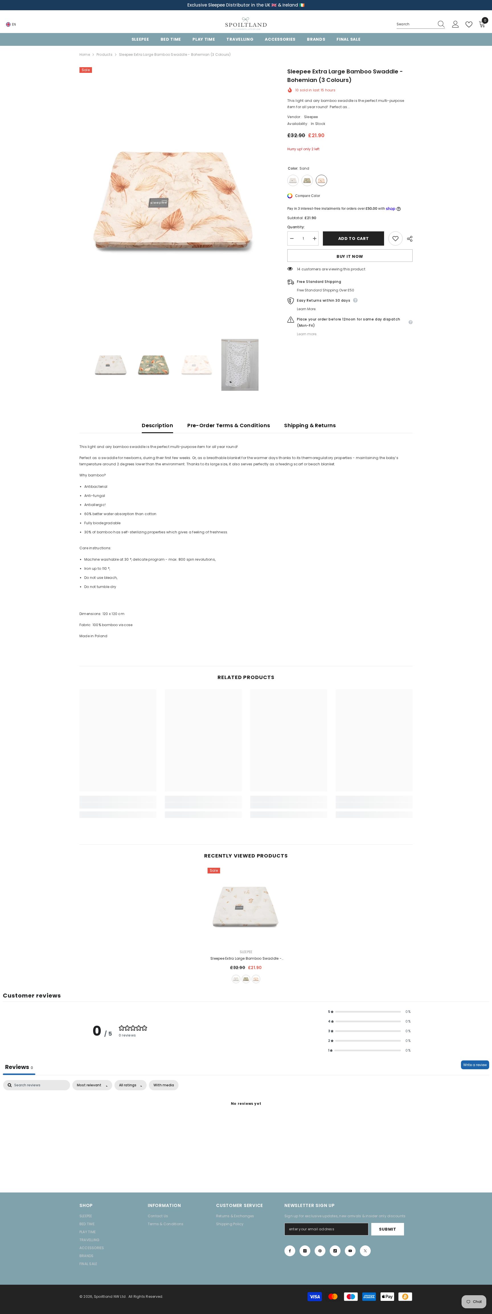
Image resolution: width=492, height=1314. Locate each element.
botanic (236, 979)
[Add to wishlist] (395, 238)
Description (157, 425)
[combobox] (415, 24)
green (246, 979)
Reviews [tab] (19, 1067)
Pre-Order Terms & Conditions (228, 425)
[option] (246, 5)
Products (104, 54)
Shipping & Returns (310, 425)
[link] (117, 805)
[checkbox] (164, 1085)
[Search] (421, 24)
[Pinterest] (320, 1250)
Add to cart (353, 238)
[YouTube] (350, 1250)
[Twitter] (365, 1250)
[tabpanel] (246, 1123)
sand (256, 979)
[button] (369, 1012)
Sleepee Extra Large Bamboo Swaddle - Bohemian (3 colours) (246, 959)
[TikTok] (335, 1250)
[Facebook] (289, 1250)
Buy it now (350, 256)
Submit (387, 1229)
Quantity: (296, 227)
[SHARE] (408, 239)
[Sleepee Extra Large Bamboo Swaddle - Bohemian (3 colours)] (246, 906)
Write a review (475, 1064)
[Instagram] (305, 1250)
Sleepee (311, 116)
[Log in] (455, 24)
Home (84, 54)
